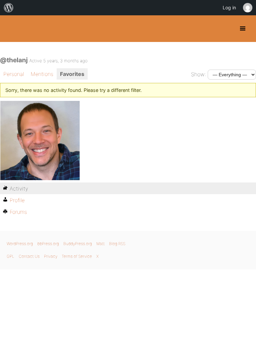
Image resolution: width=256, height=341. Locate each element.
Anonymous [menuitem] (247, 7)
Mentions (42, 74)
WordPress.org (20, 243)
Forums (18, 211)
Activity (19, 188)
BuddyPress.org (11, 28)
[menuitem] (8, 7)
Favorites (72, 74)
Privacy (50, 256)
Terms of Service (77, 256)
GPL (10, 256)
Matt (100, 243)
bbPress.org (48, 243)
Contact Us (29, 256)
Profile (17, 200)
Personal (13, 74)
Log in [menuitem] (229, 7)
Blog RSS (117, 243)
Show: (198, 74)
